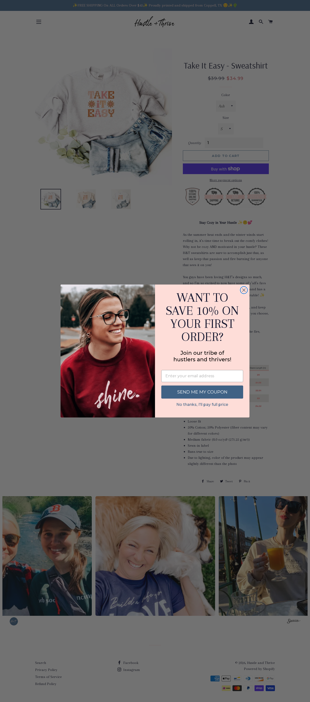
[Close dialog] (244, 290)
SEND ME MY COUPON (202, 392)
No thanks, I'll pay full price (202, 404)
